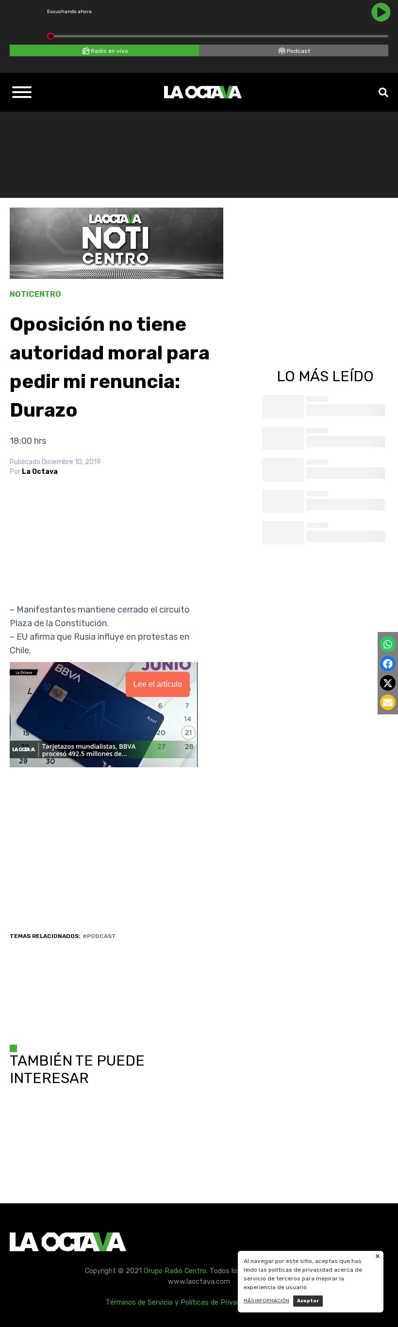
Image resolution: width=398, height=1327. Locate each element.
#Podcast (99, 936)
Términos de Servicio (139, 1302)
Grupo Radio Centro (175, 1271)
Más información (266, 1301)
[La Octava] (203, 92)
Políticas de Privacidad (217, 1302)
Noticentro (35, 294)
